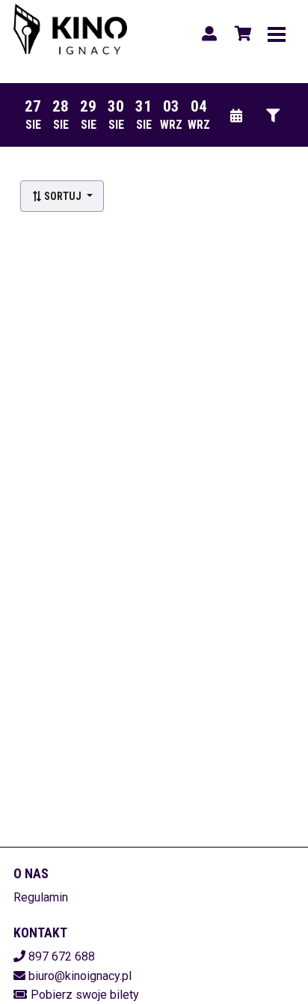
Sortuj (63, 196)
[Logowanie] (209, 33)
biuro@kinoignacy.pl (80, 976)
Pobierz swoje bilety (85, 995)
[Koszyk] (241, 34)
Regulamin (40, 897)
